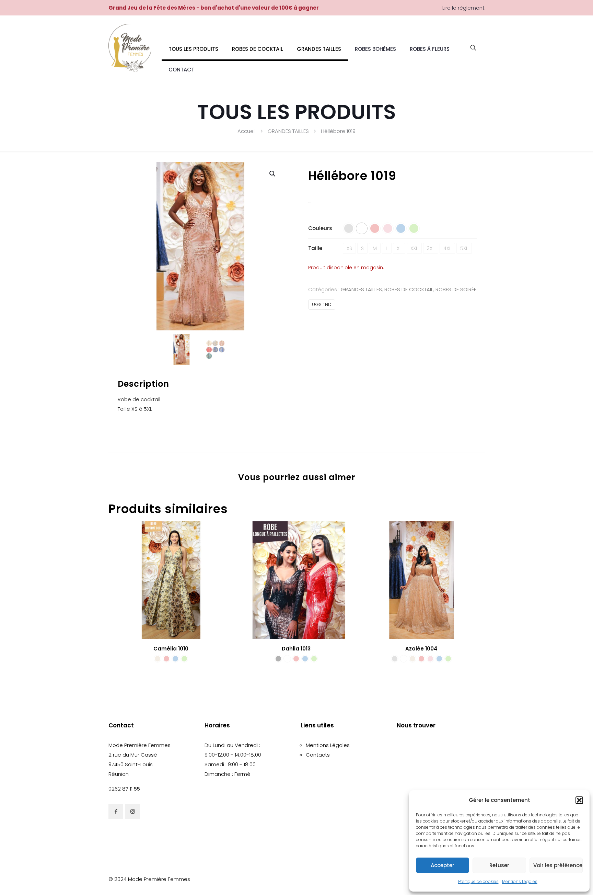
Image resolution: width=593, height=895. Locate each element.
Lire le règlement (463, 7)
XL (399, 248)
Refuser (499, 865)
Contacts (318, 754)
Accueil (246, 131)
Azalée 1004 (421, 648)
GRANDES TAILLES (288, 131)
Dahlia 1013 (296, 648)
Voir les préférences (558, 865)
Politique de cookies (478, 881)
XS (349, 248)
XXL (414, 248)
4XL (447, 248)
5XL (464, 248)
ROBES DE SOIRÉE (455, 289)
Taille (315, 248)
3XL (430, 248)
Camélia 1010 (170, 648)
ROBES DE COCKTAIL (408, 289)
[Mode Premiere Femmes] (129, 47)
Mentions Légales (519, 881)
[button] (579, 800)
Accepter (442, 865)
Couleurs (320, 228)
